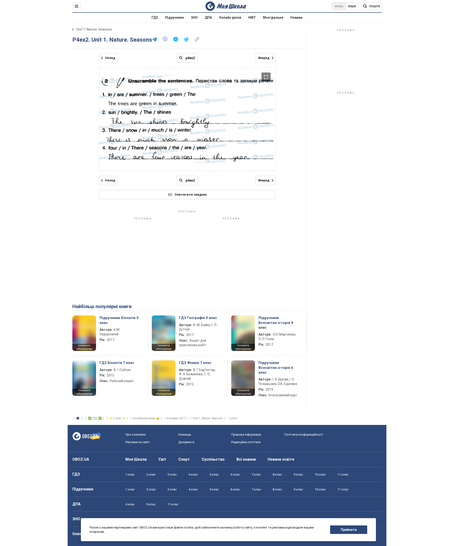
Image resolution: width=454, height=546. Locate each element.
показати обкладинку (84, 347)
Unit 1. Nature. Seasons (94, 29)
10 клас (320, 474)
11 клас (342, 474)
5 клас (214, 474)
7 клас (256, 474)
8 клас (277, 474)
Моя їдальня (273, 17)
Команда (184, 434)
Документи (186, 442)
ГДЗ (155, 17)
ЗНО (194, 17)
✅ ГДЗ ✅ (95, 418)
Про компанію (135, 434)
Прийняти (349, 530)
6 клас (235, 474)
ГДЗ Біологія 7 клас (117, 363)
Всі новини (246, 459)
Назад (110, 58)
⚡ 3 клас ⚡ (117, 418)
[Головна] (78, 418)
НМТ (252, 17)
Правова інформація (246, 434)
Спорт (184, 459)
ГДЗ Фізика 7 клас (195, 363)
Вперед (263, 58)
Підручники (174, 17)
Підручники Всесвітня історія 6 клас (275, 368)
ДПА (208, 17)
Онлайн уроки (230, 17)
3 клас (172, 474)
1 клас (130, 474)
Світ (162, 459)
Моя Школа (136, 459)
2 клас (151, 474)
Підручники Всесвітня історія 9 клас (275, 323)
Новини (296, 17)
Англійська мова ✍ (146, 418)
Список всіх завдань (191, 194)
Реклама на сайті (137, 442)
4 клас (193, 474)
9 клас (298, 474)
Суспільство (213, 459)
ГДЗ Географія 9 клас (198, 318)
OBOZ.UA (80, 459)
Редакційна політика (246, 442)
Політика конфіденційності (303, 434)
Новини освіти (281, 459)
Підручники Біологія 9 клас (119, 320)
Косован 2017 (176, 418)
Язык (352, 6)
